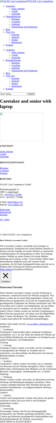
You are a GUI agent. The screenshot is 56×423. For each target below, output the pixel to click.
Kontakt (9, 89)
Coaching (15, 65)
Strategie (15, 81)
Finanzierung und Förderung (24, 70)
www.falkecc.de (15, 204)
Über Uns (10, 76)
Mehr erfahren (6, 269)
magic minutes (18, 52)
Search (31, 94)
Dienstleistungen (13, 60)
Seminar (3, 173)
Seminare (15, 68)
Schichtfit (15, 57)
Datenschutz (5, 212)
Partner (14, 83)
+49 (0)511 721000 (13, 194)
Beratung (15, 63)
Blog (8, 73)
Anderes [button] (4, 392)
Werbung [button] (4, 374)
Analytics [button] (4, 358)
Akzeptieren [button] (18, 269)
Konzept (15, 78)
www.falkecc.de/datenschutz (40, 324)
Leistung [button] (4, 342)
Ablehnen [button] (28, 269)
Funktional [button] (5, 326)
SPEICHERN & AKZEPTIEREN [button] (15, 421)
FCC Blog (4, 219)
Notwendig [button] (5, 406)
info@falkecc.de (14, 202)
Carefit (14, 55)
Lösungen (10, 50)
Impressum (5, 209)
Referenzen (16, 86)
